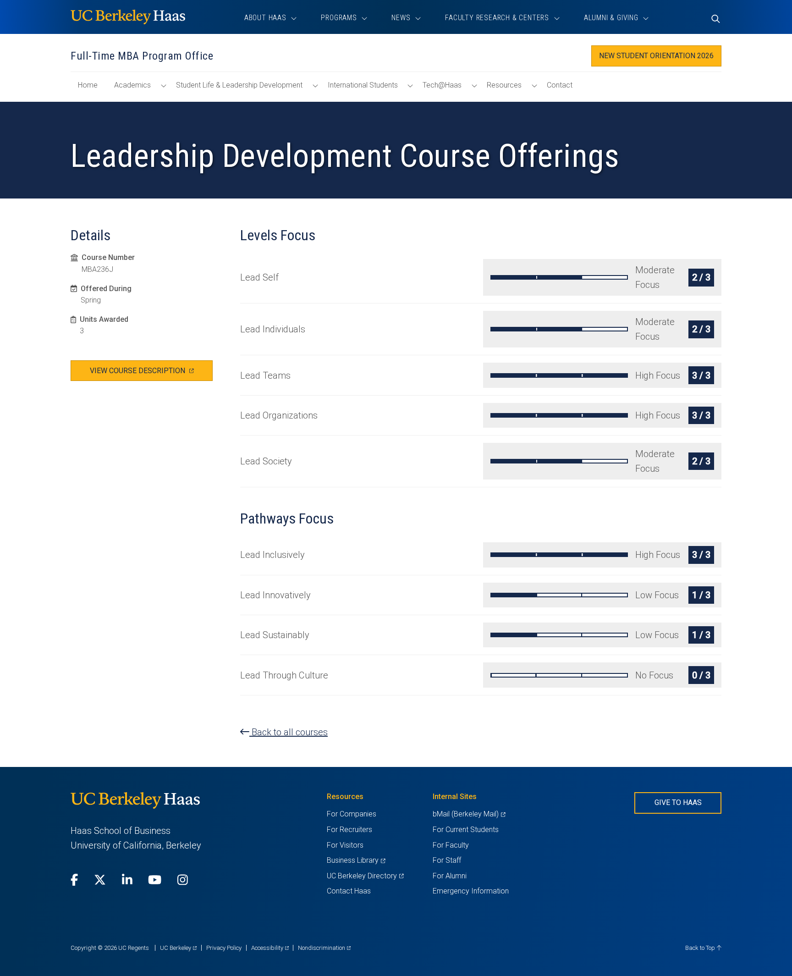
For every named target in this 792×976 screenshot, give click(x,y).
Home (91, 89)
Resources (504, 85)
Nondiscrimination (324, 947)
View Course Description (151, 373)
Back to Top (700, 948)
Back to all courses (288, 732)
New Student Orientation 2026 (656, 55)
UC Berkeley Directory (365, 875)
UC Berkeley (178, 947)
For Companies (351, 814)
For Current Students (466, 829)
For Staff (447, 860)
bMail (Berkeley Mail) (469, 814)
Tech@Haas (442, 85)
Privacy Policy (224, 947)
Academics (132, 85)
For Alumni (450, 875)
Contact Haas (349, 891)
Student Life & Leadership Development (239, 85)
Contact (559, 85)
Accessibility (270, 947)
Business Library (356, 860)
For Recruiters (349, 829)
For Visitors (345, 845)
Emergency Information (471, 891)
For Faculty (451, 845)
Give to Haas (678, 802)
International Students (363, 85)
